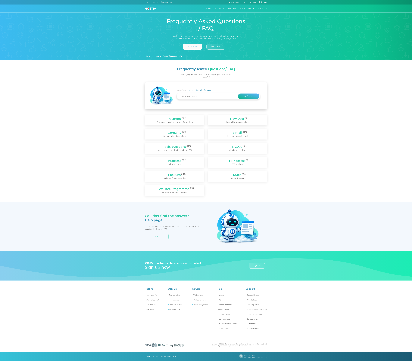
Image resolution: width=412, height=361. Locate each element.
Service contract (224, 309)
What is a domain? (176, 305)
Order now (215, 47)
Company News (253, 305)
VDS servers (198, 295)
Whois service (174, 309)
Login (265, 2)
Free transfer (151, 305)
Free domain (174, 300)
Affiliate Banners (253, 329)
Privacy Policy (223, 329)
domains (231, 8)
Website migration (200, 305)
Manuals (221, 295)
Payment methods (225, 305)
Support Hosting (253, 295)
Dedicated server (199, 300)
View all (198, 90)
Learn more (192, 47)
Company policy (224, 314)
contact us (262, 8)
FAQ (219, 300)
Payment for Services (239, 2)
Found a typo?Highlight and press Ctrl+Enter (255, 356)
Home (208, 8)
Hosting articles (224, 319)
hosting (218, 8)
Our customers (252, 319)
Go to (156, 236)
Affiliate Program (253, 300)
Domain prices (174, 295)
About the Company (254, 314)
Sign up (255, 2)
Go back (207, 90)
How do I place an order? (227, 324)
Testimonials (251, 324)
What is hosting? (152, 300)
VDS (241, 8)
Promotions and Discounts (257, 309)
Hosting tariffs (151, 295)
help (250, 8)
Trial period (150, 309)
